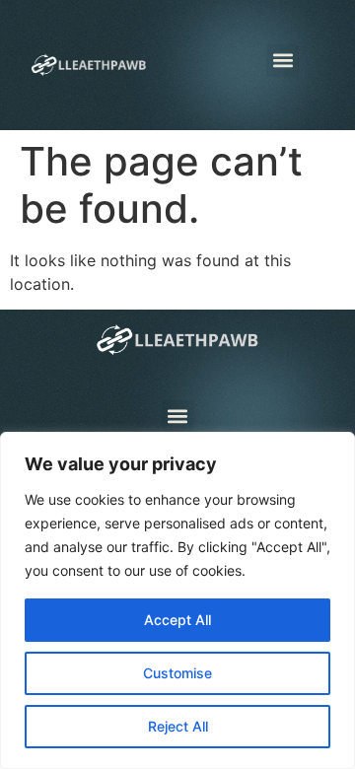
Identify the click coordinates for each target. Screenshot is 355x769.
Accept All (177, 619)
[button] (282, 60)
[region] (177, 600)
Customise (177, 672)
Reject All (178, 726)
